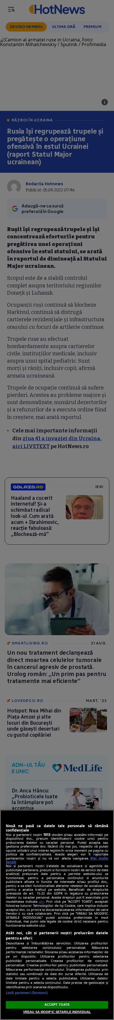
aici (41, 901)
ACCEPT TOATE (57, 1004)
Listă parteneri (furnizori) (27, 993)
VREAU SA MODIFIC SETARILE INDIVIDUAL (57, 1012)
